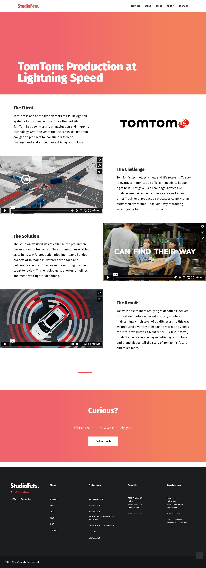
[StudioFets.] (28, 6)
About (170, 6)
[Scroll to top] (199, 555)
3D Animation (94, 512)
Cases (159, 6)
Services (135, 6)
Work (148, 6)
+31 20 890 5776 (175, 514)
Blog (52, 524)
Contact (183, 6)
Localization (94, 538)
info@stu (21, 492)
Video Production (97, 499)
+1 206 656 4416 (136, 514)
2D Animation (94, 506)
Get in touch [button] (103, 441)
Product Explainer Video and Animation (102, 518)
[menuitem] (136, 6)
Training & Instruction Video (102, 525)
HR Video (93, 532)
